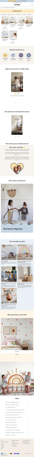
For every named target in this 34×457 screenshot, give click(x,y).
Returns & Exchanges (15, 443)
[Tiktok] (3, 455)
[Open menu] (2, 4)
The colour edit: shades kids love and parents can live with (24, 262)
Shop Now (17, 354)
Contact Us (2, 444)
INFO (2, 440)
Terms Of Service (14, 446)
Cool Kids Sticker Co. (28, 453)
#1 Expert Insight (4, 261)
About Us (2, 446)
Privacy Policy (14, 444)
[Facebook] (1, 455)
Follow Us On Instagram (26, 443)
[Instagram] (6, 455)
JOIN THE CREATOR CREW (26, 440)
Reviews (2, 447)
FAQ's (2, 443)
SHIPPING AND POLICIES (15, 440)
